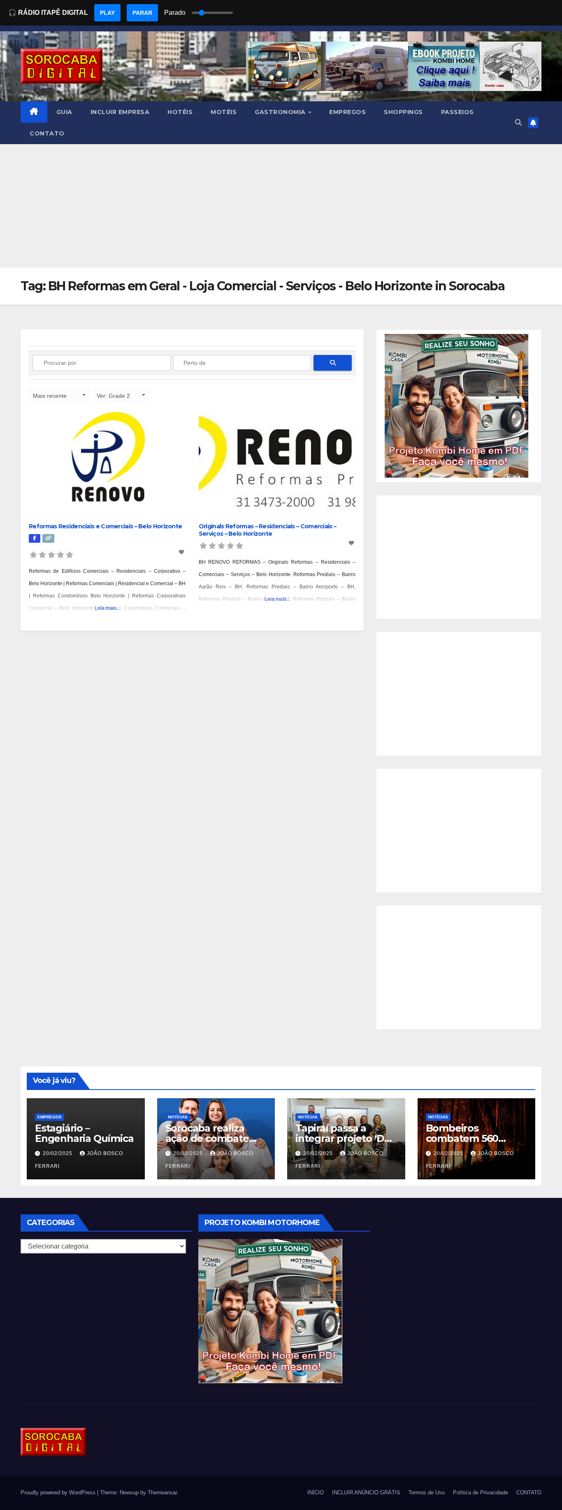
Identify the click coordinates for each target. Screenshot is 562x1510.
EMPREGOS (347, 112)
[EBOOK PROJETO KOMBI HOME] (457, 405)
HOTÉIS (180, 112)
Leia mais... (107, 608)
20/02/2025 (58, 1153)
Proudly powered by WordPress (59, 1492)
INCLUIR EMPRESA (120, 112)
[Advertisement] (281, 206)
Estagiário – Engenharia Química (84, 1133)
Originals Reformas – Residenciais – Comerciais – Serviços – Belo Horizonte (267, 530)
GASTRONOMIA (281, 112)
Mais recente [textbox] (50, 395)
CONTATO (47, 133)
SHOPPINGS (403, 112)
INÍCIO (315, 1492)
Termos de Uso (427, 1492)
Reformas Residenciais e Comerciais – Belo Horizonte (105, 526)
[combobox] (60, 395)
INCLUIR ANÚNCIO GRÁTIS (366, 1492)
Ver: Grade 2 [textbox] (113, 395)
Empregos (49, 1117)
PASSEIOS (457, 112)
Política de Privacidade (480, 1492)
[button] (518, 122)
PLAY (107, 12)
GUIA (64, 112)
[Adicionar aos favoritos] (182, 552)
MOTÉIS (224, 112)
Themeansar (162, 1492)
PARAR (142, 12)
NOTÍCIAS (178, 1117)
